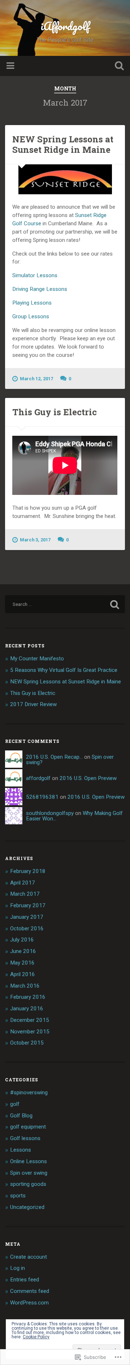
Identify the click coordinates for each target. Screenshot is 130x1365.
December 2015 (29, 1020)
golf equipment (28, 1127)
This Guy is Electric (54, 412)
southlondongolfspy (50, 813)
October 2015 (27, 1043)
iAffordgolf (65, 26)
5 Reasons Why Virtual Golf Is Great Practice (63, 670)
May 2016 (22, 963)
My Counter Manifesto (37, 658)
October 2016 (27, 928)
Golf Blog (21, 1115)
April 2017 (22, 882)
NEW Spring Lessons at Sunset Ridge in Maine (62, 144)
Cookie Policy (36, 1336)
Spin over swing (28, 1173)
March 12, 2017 (36, 378)
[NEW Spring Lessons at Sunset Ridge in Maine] (65, 179)
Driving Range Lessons (39, 289)
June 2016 (23, 951)
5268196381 (42, 797)
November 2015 (29, 1031)
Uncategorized (27, 1207)
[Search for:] (65, 604)
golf (15, 1104)
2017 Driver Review (33, 704)
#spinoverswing (29, 1092)
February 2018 (28, 871)
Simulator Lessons (34, 275)
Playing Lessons (32, 303)
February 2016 (28, 997)
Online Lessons (28, 1161)
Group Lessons (30, 316)
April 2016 (22, 974)
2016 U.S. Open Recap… (54, 757)
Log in (17, 1268)
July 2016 (22, 939)
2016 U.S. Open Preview (88, 778)
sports (18, 1195)
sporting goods (28, 1184)
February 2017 (28, 905)
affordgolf (38, 778)
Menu (11, 66)
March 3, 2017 (35, 539)
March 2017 (25, 894)
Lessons (20, 1150)
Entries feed (24, 1279)
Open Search (118, 66)
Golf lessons (25, 1138)
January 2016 (26, 1008)
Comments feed (29, 1291)
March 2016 (25, 986)
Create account (28, 1257)
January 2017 (26, 917)
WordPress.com (29, 1302)
